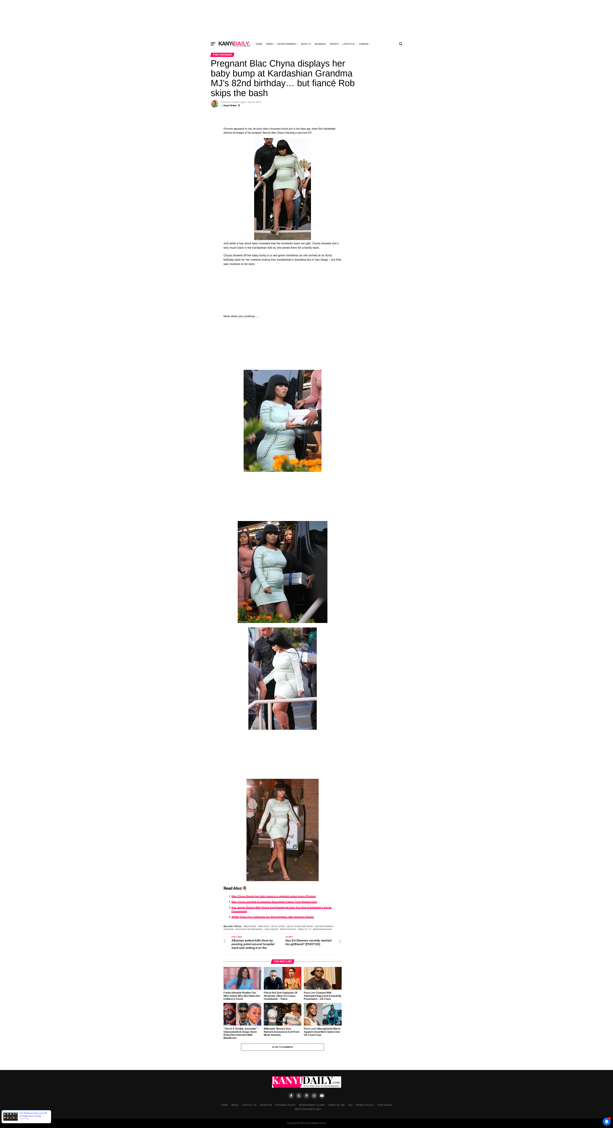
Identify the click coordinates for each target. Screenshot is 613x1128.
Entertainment (286, 44)
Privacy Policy (365, 1105)
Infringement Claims (312, 1105)
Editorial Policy (285, 1105)
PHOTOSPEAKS (288, 929)
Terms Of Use (336, 1105)
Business (320, 44)
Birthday (264, 927)
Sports (334, 44)
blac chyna (278, 927)
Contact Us (249, 1105)
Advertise (266, 1105)
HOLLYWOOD (272, 929)
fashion (229, 929)
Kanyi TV (306, 44)
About (235, 1105)
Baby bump (250, 927)
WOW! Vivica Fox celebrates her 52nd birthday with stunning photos (272, 917)
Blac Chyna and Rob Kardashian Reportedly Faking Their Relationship (274, 902)
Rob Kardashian (323, 929)
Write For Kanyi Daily (308, 1109)
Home (259, 44)
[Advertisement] (306, 20)
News (269, 44)
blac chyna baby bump (300, 927)
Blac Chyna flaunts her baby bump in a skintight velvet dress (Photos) (273, 896)
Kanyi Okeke (229, 105)
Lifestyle (348, 44)
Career (363, 44)
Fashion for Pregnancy (250, 929)
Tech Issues (384, 1105)
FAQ (350, 1105)
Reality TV (305, 929)
